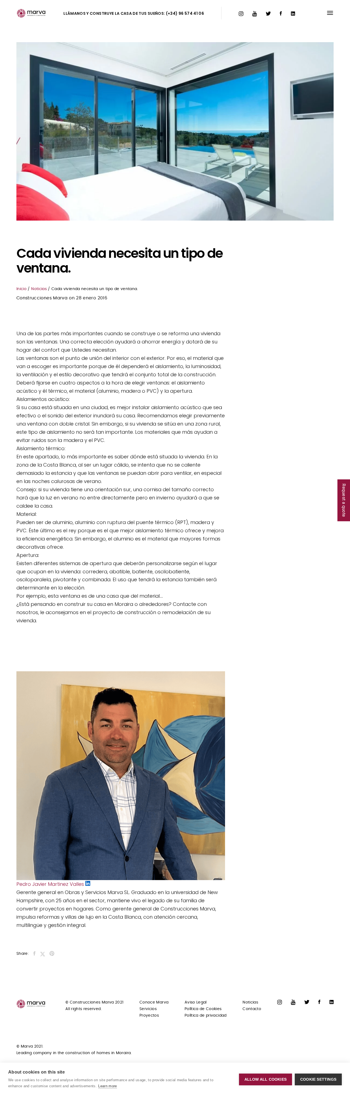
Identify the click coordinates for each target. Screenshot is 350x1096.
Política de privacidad (206, 1015)
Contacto (252, 1009)
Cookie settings (318, 1079)
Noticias (39, 289)
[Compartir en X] (42, 954)
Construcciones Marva (42, 298)
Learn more (107, 1086)
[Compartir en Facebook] (34, 954)
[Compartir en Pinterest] (51, 954)
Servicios (148, 1009)
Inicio (21, 289)
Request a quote (343, 500)
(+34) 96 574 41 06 (185, 13)
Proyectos (149, 1015)
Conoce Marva (153, 1002)
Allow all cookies (265, 1079)
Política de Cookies (203, 1009)
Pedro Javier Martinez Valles (50, 884)
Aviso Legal (196, 1002)
